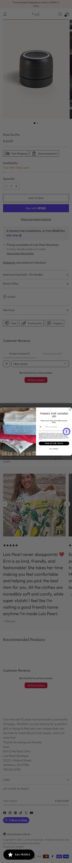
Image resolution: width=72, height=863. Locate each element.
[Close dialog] (70, 409)
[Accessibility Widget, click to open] (66, 431)
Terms (41, 439)
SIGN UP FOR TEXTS (54, 443)
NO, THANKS (54, 449)
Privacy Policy (65, 438)
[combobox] (42, 427)
